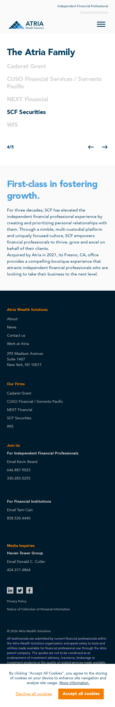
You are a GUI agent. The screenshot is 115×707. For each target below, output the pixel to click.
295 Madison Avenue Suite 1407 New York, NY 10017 (25, 359)
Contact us (16, 335)
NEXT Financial (27, 100)
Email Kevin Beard (22, 461)
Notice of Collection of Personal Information (38, 609)
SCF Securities (26, 112)
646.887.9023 (18, 470)
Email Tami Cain (20, 509)
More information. (74, 682)
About (12, 318)
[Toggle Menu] (101, 24)
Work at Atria (18, 343)
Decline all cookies (34, 693)
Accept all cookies (81, 694)
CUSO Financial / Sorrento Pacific (35, 401)
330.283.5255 (18, 478)
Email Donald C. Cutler (26, 561)
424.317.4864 (18, 569)
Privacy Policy (16, 601)
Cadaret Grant (26, 67)
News (11, 327)
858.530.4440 (18, 518)
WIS (12, 125)
